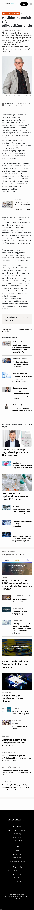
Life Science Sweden (12, 13)
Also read (18, 199)
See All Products (17, 841)
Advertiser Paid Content (17, 861)
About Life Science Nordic (17, 881)
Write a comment (25, 330)
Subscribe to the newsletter (17, 830)
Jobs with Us (17, 878)
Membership (17, 834)
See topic (26, 318)
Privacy (17, 850)
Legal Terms (17, 854)
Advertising (17, 837)
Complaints (17, 857)
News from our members (13, 555)
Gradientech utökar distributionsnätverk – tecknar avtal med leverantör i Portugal (23, 205)
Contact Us (17, 874)
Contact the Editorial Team (17, 871)
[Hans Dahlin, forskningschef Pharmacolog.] (17, 75)
